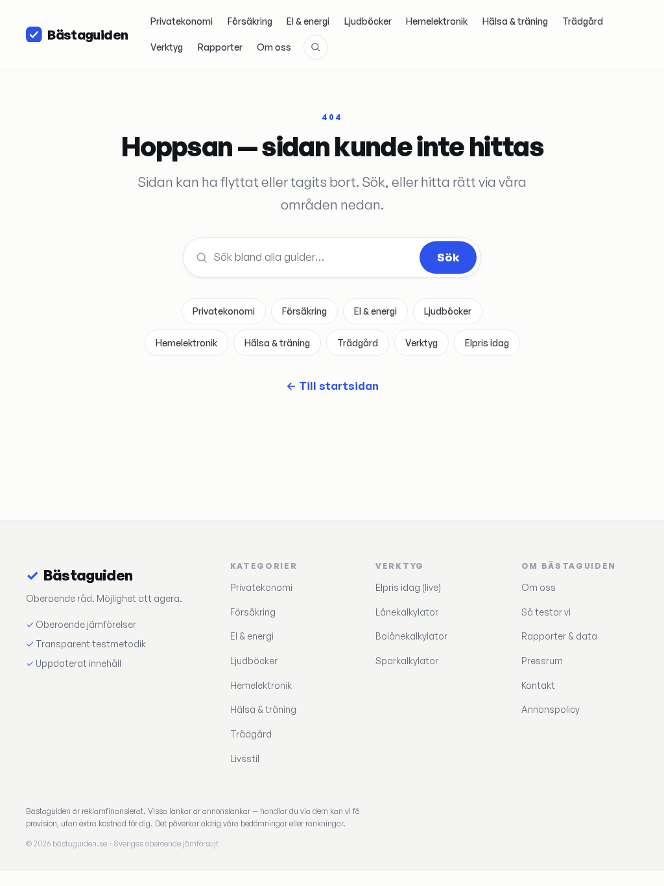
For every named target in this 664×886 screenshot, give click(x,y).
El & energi (308, 21)
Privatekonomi (181, 21)
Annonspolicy (550, 709)
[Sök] (315, 47)
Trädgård (582, 21)
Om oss (274, 47)
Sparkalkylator (406, 660)
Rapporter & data (559, 635)
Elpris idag (487, 342)
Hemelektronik (437, 21)
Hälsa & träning (515, 21)
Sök (448, 257)
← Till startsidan (332, 385)
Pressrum (542, 660)
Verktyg (166, 47)
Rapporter (220, 47)
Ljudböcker (368, 21)
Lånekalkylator (406, 611)
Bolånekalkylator (411, 635)
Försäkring (250, 21)
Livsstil (244, 758)
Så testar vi (546, 611)
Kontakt (538, 685)
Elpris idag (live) (408, 587)
